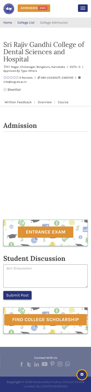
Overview (45, 102)
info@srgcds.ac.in (15, 81)
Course (63, 102)
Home (7, 22)
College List (26, 22)
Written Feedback (18, 102)
